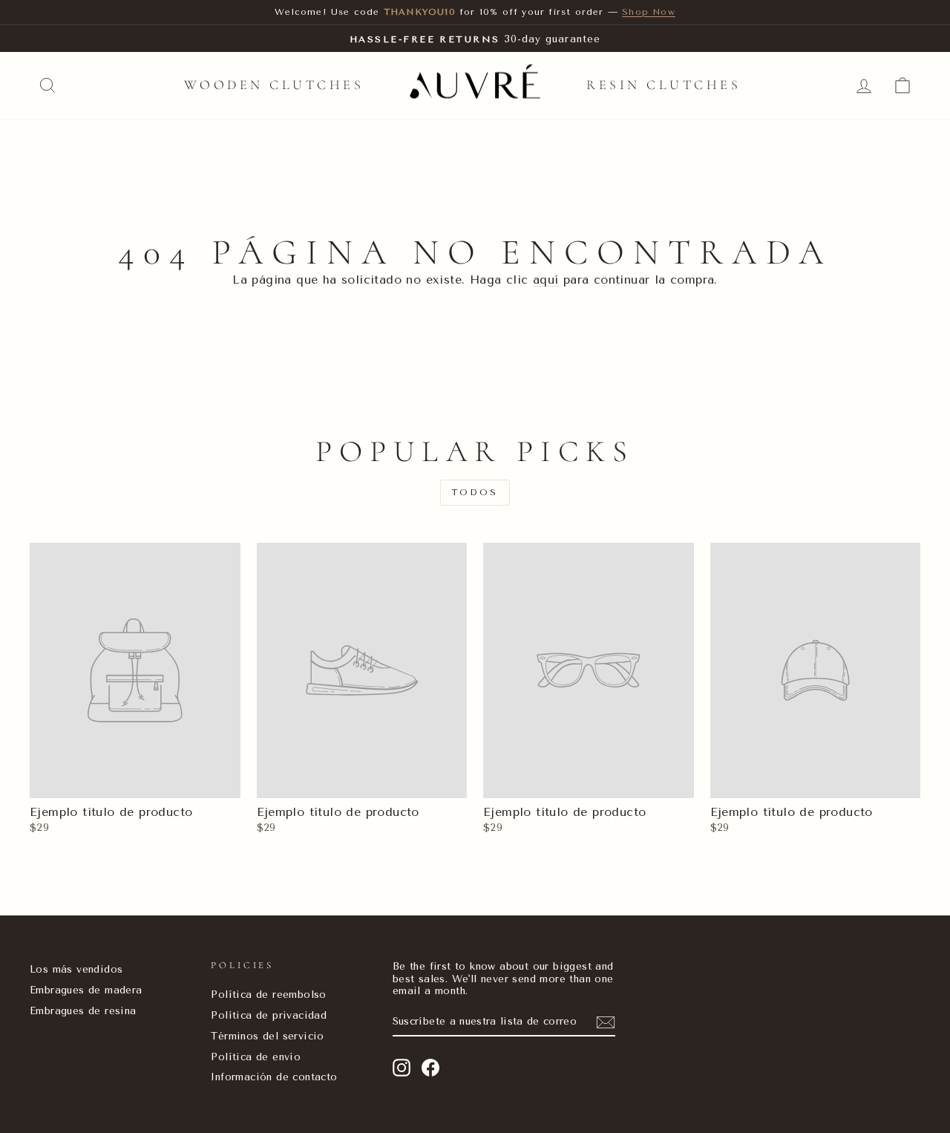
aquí (546, 279)
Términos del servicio (267, 1036)
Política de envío (256, 1056)
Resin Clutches (663, 84)
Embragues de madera (86, 990)
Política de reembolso (268, 994)
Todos (475, 492)
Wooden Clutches (274, 84)
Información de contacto (274, 1077)
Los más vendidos (76, 969)
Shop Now (648, 12)
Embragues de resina (83, 1010)
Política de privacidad (269, 1015)
